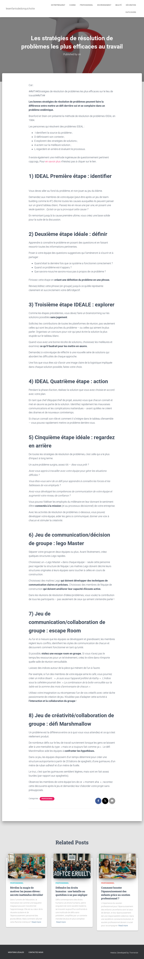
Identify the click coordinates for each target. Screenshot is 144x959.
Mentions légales (16, 952)
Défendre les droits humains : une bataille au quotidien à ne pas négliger (71, 891)
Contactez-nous (36, 952)
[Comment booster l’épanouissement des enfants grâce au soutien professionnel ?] (117, 866)
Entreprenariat (58, 5)
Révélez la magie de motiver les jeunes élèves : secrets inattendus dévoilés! (26, 891)
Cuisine (72, 5)
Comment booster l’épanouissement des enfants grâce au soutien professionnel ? (115, 893)
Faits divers (131, 12)
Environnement (104, 5)
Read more (36, 922)
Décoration (131, 5)
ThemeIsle (133, 953)
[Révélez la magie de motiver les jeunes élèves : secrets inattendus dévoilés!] (26, 866)
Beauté (118, 5)
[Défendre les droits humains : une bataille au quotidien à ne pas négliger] (71, 866)
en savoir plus (52, 161)
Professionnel (86, 5)
